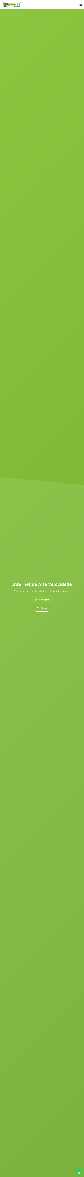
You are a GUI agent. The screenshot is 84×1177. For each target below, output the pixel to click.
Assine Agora (43, 599)
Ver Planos (42, 608)
